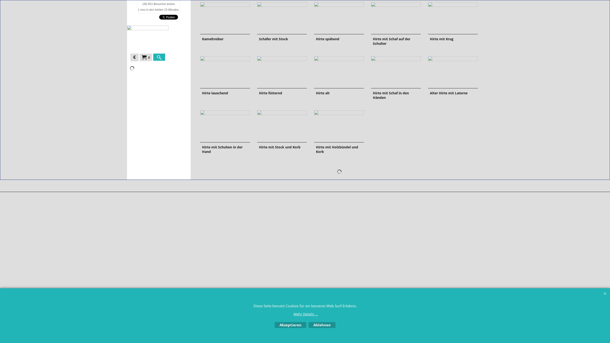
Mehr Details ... (306, 314)
